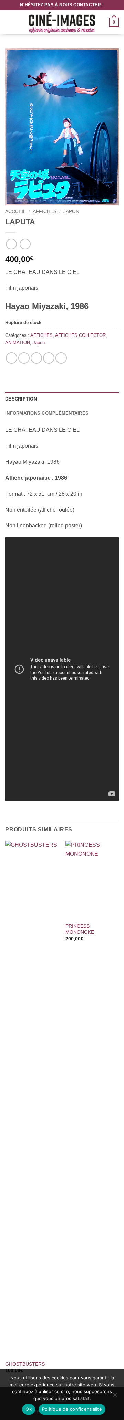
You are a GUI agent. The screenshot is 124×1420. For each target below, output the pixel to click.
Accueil (15, 211)
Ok (28, 1409)
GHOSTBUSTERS (25, 1364)
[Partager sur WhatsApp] (11, 358)
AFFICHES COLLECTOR (80, 335)
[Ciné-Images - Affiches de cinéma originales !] (62, 22)
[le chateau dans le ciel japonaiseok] (62, 126)
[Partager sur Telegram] (61, 358)
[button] (9, 22)
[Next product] (11, 244)
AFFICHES (44, 211)
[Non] (115, 1396)
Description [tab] (21, 399)
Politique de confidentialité (72, 1409)
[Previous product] (25, 244)
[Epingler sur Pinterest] (48, 358)
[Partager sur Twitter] (36, 358)
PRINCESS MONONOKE (79, 929)
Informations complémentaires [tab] (47, 413)
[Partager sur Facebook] (24, 358)
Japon (71, 211)
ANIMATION (17, 342)
